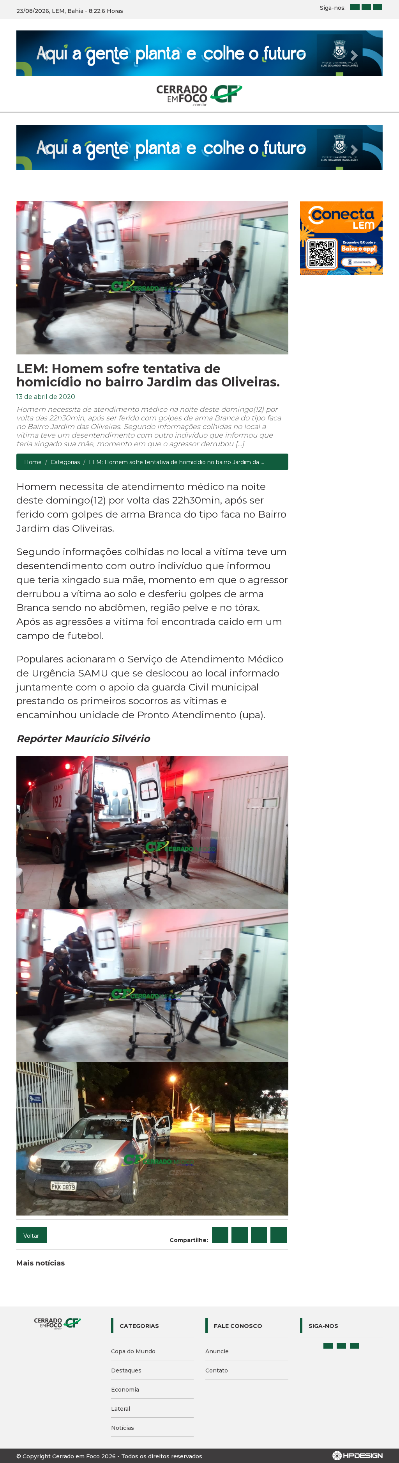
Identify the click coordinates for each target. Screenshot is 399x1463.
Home (33, 462)
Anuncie (217, 1351)
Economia (125, 1389)
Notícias (122, 1427)
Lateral (120, 1408)
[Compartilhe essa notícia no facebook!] (220, 1235)
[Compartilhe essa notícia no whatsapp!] (278, 1235)
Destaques (126, 1370)
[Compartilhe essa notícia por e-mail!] (259, 1235)
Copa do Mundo (133, 1351)
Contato (216, 1370)
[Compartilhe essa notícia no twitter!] (239, 1235)
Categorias (65, 462)
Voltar (31, 1235)
